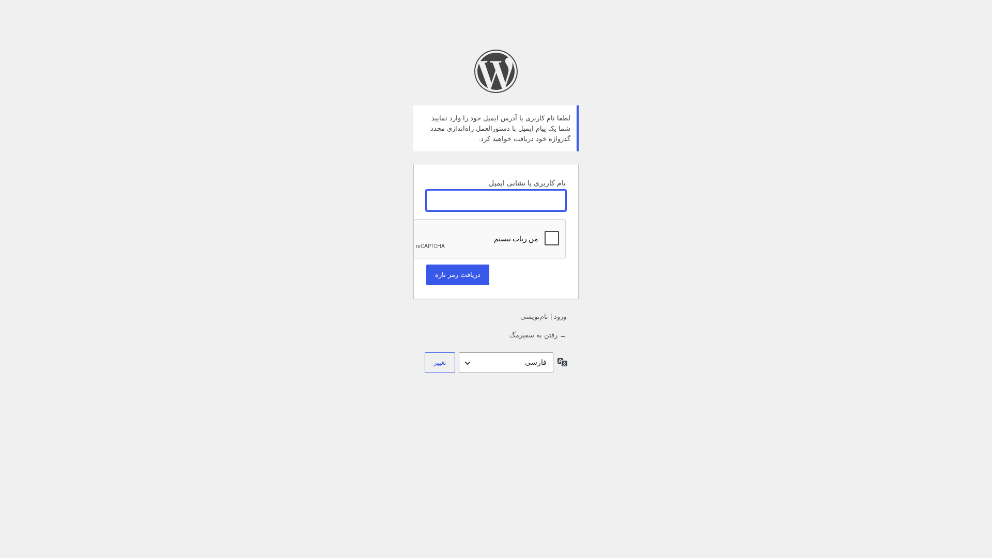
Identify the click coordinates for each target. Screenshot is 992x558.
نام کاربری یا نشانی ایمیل (527, 183)
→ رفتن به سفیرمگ (537, 335)
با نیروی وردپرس (496, 71)
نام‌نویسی (534, 316)
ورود (560, 316)
